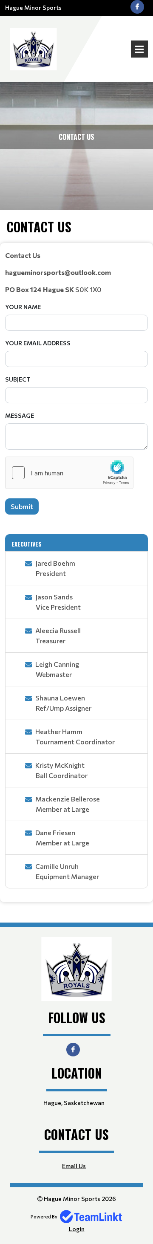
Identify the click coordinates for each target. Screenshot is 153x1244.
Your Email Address (38, 343)
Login (77, 1228)
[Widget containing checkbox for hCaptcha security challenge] (69, 473)
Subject (18, 379)
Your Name (23, 306)
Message (19, 415)
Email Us (74, 1165)
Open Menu (139, 49)
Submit (22, 506)
